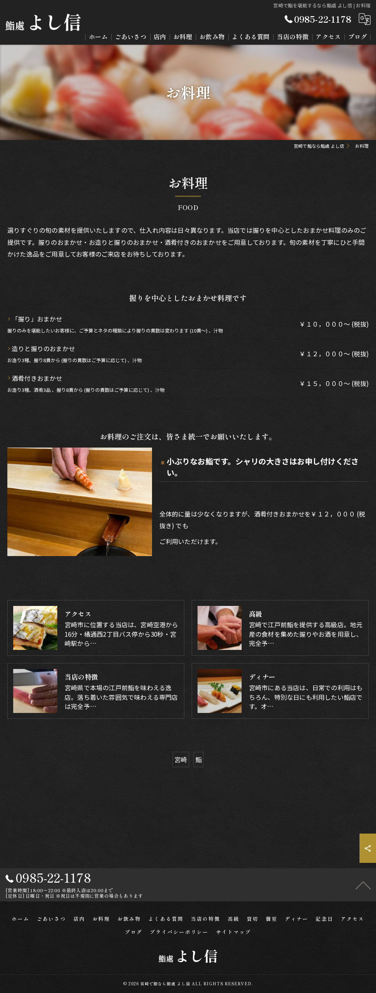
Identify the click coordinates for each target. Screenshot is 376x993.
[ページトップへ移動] (363, 885)
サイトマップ (233, 931)
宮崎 (180, 759)
